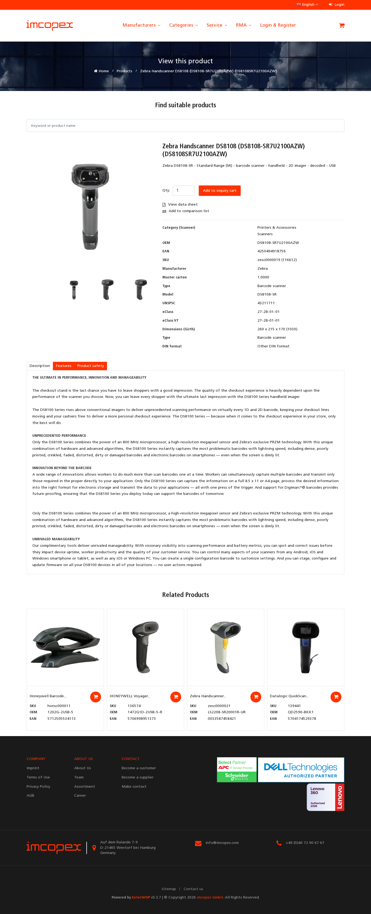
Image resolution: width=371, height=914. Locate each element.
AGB (30, 796)
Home (103, 71)
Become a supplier (137, 777)
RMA (242, 25)
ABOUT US (83, 759)
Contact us (193, 889)
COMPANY (36, 759)
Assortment (84, 787)
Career (80, 796)
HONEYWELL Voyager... (130, 696)
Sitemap (169, 889)
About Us (82, 768)
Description (40, 366)
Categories (181, 25)
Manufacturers (139, 25)
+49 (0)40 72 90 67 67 (305, 843)
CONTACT (131, 759)
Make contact (134, 787)
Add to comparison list (188, 211)
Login (339, 5)
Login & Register (278, 25)
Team (79, 777)
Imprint (33, 768)
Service (215, 25)
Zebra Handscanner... (208, 696)
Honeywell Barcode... (48, 696)
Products (124, 71)
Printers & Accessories (276, 228)
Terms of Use (38, 777)
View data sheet (182, 205)
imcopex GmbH (210, 898)
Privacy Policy (38, 787)
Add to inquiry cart (220, 191)
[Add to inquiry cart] (95, 697)
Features (63, 366)
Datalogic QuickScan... (289, 696)
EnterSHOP (141, 898)
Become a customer (139, 768)
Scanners (265, 234)
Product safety (90, 366)
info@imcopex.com (222, 843)
